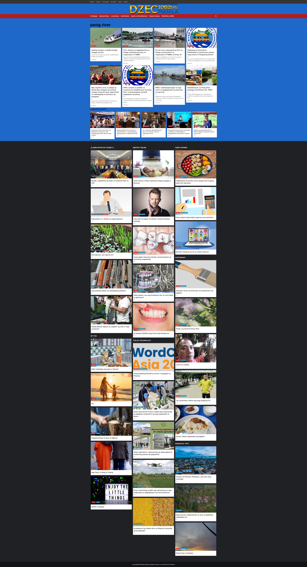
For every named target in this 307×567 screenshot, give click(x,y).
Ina (92, 403)
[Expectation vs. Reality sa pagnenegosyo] (111, 202)
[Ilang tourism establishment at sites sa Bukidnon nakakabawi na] (196, 498)
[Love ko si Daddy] (196, 348)
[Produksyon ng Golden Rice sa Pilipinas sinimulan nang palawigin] (153, 512)
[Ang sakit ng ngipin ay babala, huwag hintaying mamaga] (153, 202)
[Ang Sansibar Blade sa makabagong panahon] (111, 274)
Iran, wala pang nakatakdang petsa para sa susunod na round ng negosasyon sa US (152, 131)
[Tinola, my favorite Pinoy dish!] (196, 312)
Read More (93, 59)
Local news (106, 176)
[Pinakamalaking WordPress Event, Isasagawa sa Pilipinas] (153, 357)
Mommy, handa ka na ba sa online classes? (192, 252)
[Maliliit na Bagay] (111, 490)
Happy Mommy (184, 176)
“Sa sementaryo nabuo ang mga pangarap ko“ (193, 400)
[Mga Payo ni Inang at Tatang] (111, 456)
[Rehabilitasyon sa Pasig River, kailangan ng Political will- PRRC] (201, 75)
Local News (115, 16)
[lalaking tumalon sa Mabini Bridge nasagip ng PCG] (105, 38)
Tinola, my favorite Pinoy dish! (187, 329)
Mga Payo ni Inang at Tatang (102, 472)
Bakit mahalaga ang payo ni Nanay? (105, 369)
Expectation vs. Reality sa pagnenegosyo (107, 219)
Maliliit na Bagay (97, 507)
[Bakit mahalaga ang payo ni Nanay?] (111, 353)
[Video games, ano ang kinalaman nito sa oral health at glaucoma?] (153, 279)
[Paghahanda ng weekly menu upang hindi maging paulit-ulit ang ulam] (196, 164)
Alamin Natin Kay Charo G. (97, 176)
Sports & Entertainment (139, 16)
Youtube (98, 1)
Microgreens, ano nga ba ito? (102, 255)
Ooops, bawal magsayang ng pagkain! (190, 436)
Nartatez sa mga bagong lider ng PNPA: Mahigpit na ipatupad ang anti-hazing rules (204, 131)
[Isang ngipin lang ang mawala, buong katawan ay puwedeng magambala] (153, 241)
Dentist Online (142, 176)
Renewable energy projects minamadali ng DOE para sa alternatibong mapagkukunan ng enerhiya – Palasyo (179, 131)
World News (125, 16)
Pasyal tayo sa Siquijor (184, 553)
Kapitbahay (183, 324)
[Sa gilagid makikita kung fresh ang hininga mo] (153, 317)
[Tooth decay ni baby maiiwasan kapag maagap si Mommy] (153, 164)
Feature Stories (154, 16)
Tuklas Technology (143, 368)
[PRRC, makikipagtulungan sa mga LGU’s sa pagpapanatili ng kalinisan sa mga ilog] (169, 75)
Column (120, 1)
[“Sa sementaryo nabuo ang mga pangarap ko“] (196, 384)
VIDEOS (126, 1)
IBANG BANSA (146, 126)
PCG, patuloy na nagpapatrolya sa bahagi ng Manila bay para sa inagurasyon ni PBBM (136, 52)
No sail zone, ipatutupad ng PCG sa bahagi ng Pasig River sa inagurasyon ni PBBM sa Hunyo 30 (168, 52)
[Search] (216, 16)
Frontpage (93, 16)
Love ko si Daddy (182, 365)
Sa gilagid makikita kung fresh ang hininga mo (151, 333)
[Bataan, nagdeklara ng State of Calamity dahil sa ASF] (111, 164)
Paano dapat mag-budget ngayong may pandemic (194, 217)
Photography (105, 1)
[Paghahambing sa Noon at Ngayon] (111, 422)
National (93, 45)
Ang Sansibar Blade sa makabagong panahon (108, 291)
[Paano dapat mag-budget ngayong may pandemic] (196, 201)
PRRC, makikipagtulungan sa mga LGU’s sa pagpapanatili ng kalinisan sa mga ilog (169, 90)
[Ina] (111, 387)
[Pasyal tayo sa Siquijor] (196, 537)
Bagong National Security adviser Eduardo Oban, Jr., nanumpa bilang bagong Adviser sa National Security (127, 131)
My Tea (98, 364)
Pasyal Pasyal (179, 472)
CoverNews (164, 564)
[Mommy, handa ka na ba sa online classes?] (196, 235)
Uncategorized (191, 45)
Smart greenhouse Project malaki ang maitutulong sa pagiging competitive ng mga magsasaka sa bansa (153, 414)
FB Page (92, 1)
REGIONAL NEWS (168, 16)
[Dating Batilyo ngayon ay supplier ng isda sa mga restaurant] (111, 310)
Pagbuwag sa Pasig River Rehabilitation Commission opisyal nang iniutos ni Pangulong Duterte (200, 52)
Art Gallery (113, 1)
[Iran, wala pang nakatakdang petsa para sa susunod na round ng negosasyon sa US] (153, 120)
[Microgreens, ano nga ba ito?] (111, 238)
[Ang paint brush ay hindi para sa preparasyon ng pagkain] (196, 274)
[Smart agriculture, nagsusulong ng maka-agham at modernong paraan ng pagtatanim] (153, 436)
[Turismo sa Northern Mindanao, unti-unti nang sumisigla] (196, 460)
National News (104, 16)
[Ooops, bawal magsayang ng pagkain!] (196, 420)
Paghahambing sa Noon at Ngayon (104, 438)
